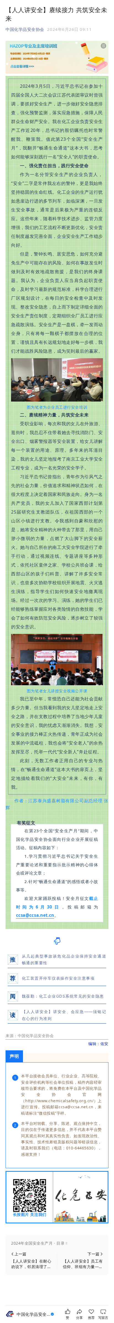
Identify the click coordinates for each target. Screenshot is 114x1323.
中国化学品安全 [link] (33, 1314)
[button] (57, 1243)
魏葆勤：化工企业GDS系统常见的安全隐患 (63, 996)
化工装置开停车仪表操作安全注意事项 (58, 978)
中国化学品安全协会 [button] (25, 29)
